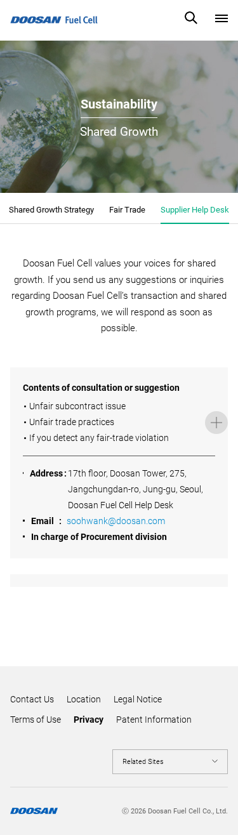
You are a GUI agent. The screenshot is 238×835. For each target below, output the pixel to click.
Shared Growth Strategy (51, 209)
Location (84, 699)
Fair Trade (127, 209)
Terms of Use (35, 719)
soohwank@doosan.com (116, 521)
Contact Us (32, 699)
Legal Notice (138, 699)
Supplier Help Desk (195, 209)
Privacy (88, 719)
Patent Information (154, 719)
